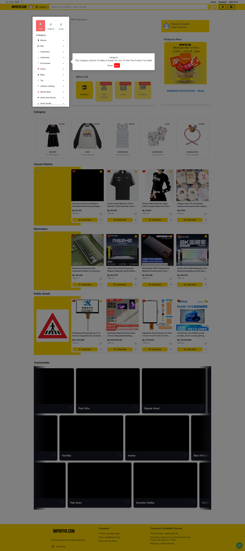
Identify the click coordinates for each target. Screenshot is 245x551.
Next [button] (117, 65)
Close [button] (110, 65)
